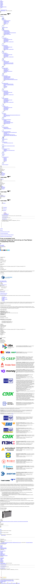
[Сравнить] (0, 248)
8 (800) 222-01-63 (2, 10)
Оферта (1, 582)
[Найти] (1, 171)
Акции (1, 546)
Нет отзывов (2, 245)
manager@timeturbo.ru (5, 214)
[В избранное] (0, 247)
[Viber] (5, 250)
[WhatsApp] (6, 250)
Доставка (3, 300)
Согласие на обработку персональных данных (7, 580)
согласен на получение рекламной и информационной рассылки (11, 542)
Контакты (1, 561)
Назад (5, 212)
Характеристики (4, 297)
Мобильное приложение (3, 555)
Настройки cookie (3, 581)
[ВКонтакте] (0, 250)
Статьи (1, 559)
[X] (4, 250)
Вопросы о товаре (4, 299)
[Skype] (8, 250)
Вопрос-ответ (2, 554)
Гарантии (1, 553)
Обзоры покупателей (3, 548)
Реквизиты (2, 558)
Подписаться (2, 541)
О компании (2, 557)
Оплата (1, 552)
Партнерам (2, 560)
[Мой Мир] (3, 250)
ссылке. (12, 413)
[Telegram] (9, 250)
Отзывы (3, 298)
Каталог (1, 545)
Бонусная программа (3, 547)
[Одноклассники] (2, 250)
